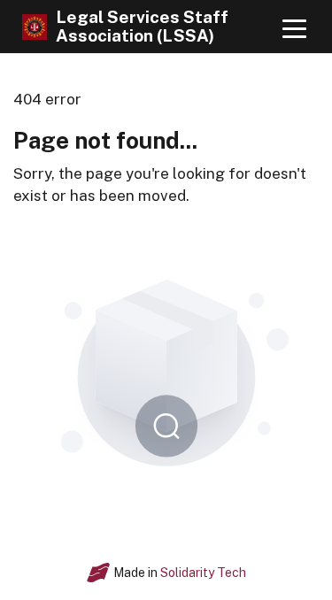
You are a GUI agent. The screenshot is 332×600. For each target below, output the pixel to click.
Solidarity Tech (203, 572)
